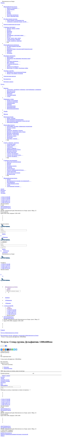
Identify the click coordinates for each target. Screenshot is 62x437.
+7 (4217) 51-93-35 (5, 199)
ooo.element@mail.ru (6, 208)
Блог (2, 384)
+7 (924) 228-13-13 (5, 201)
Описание (6, 367)
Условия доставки (5, 381)
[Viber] (10, 349)
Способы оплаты (5, 379)
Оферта (2, 435)
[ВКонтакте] (1, 349)
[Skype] (14, 349)
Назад (9, 288)
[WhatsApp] (12, 349)
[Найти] (4, 232)
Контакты (3, 382)
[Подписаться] (2, 388)
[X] (8, 349)
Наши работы (4, 385)
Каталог (3, 377)
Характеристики (8, 368)
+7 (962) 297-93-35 (5, 202)
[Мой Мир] (6, 349)
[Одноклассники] (4, 349)
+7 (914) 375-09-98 (5, 197)
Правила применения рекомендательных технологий (14, 434)
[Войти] (1, 273)
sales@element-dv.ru (6, 206)
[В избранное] (4, 346)
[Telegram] (16, 349)
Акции (2, 378)
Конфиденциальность (6, 433)
